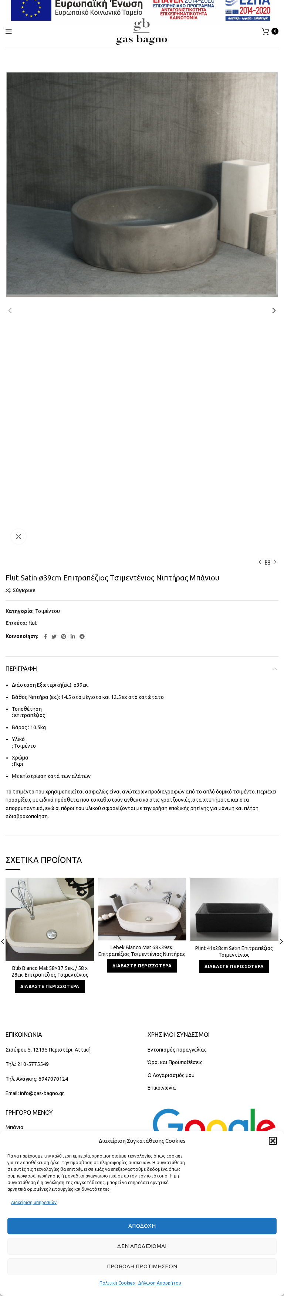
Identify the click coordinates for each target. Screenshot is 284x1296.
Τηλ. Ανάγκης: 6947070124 (37, 1079)
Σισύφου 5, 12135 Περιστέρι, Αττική (48, 1050)
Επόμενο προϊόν (274, 562)
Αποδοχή (142, 1226)
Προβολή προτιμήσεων (142, 1266)
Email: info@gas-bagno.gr (35, 1093)
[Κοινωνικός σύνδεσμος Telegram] (82, 636)
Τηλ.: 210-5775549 (27, 1064)
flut (32, 623)
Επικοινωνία (162, 1088)
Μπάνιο (14, 1127)
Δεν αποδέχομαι (141, 1246)
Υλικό (18, 739)
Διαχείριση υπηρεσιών (34, 1202)
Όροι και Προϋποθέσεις (175, 1062)
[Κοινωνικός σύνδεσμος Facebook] (45, 636)
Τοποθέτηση (27, 709)
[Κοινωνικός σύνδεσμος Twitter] (54, 636)
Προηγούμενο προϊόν (260, 562)
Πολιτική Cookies (117, 1282)
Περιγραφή (21, 668)
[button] (273, 1141)
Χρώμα (20, 758)
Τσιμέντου (47, 611)
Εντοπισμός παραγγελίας (177, 1050)
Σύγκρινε (24, 590)
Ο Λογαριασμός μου (171, 1075)
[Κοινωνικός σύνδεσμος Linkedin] (72, 636)
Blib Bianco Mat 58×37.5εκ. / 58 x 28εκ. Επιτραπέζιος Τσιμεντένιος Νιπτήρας (49, 974)
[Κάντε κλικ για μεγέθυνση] (18, 536)
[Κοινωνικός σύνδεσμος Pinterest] (63, 636)
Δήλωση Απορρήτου (159, 1282)
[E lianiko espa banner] (140, 6)
